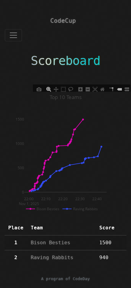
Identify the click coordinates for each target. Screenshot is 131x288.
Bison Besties (50, 242)
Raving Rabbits (52, 257)
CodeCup (63, 20)
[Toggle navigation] (13, 35)
